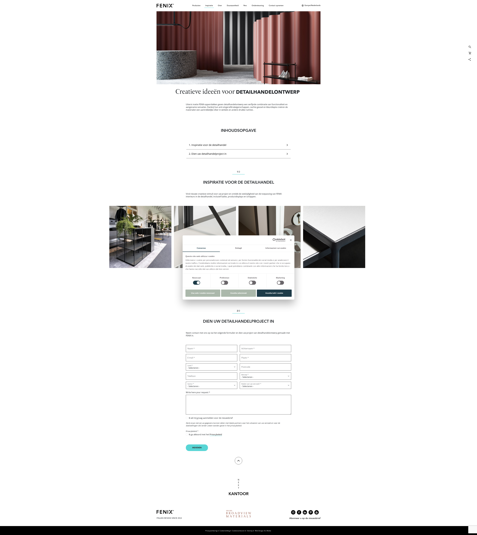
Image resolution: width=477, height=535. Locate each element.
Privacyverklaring (211, 531)
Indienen (197, 447)
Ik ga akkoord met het (205, 434)
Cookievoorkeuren (238, 531)
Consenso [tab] (201, 248)
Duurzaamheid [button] (233, 5)
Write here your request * (198, 392)
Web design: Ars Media (263, 531)
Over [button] (220, 5)
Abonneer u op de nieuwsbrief (304, 518)
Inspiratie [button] (209, 5)
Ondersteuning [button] (258, 5)
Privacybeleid (216, 434)
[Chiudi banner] (291, 240)
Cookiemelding (224, 531)
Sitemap (250, 531)
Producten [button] (196, 5)
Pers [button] (245, 5)
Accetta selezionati (238, 293)
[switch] (224, 283)
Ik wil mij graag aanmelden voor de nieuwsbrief (211, 418)
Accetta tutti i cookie (274, 293)
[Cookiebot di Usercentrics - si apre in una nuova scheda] (274, 240)
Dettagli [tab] (238, 248)
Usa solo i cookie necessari (203, 293)
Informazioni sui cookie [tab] (275, 248)
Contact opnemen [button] (276, 5)
